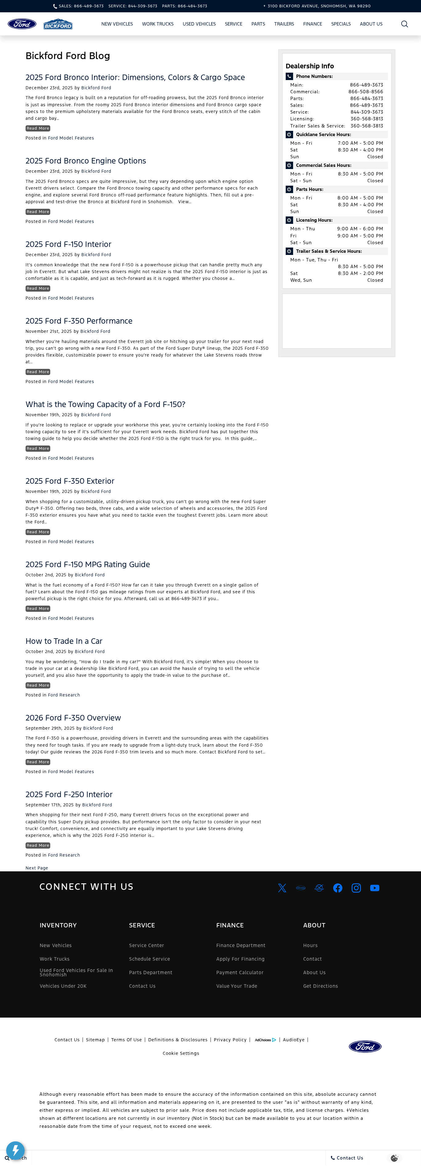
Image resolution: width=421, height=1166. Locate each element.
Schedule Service (149, 959)
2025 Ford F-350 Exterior (70, 481)
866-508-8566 (366, 92)
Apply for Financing (240, 959)
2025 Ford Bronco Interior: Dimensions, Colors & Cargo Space (135, 77)
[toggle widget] (15, 1150)
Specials (341, 24)
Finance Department (241, 945)
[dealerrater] (319, 888)
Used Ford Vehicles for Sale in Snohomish (76, 972)
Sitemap (95, 1040)
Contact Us (142, 986)
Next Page (37, 868)
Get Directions (320, 986)
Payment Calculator (240, 972)
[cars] (301, 888)
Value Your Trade (236, 986)
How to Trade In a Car (64, 641)
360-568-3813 (367, 119)
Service (233, 24)
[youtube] (375, 888)
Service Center (146, 945)
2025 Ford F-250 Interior (69, 794)
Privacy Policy (230, 1040)
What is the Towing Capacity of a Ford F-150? (106, 404)
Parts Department (151, 972)
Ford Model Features (71, 138)
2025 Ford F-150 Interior (69, 244)
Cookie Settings (181, 1053)
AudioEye (294, 1040)
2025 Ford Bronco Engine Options (86, 161)
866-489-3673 (366, 85)
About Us (371, 24)
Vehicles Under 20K (63, 986)
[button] (404, 23)
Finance (312, 24)
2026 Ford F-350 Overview (73, 718)
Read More (38, 128)
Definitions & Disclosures (178, 1040)
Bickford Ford (96, 88)
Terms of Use (126, 1040)
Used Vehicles (199, 24)
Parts (258, 24)
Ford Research (64, 695)
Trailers (284, 24)
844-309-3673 (367, 112)
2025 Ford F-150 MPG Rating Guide (88, 564)
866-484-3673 (366, 98)
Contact (312, 959)
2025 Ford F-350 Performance (79, 321)
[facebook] (338, 888)
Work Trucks (158, 24)
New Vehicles (117, 24)
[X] (282, 888)
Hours (310, 945)
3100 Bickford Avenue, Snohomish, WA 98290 (319, 6)
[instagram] (356, 888)
